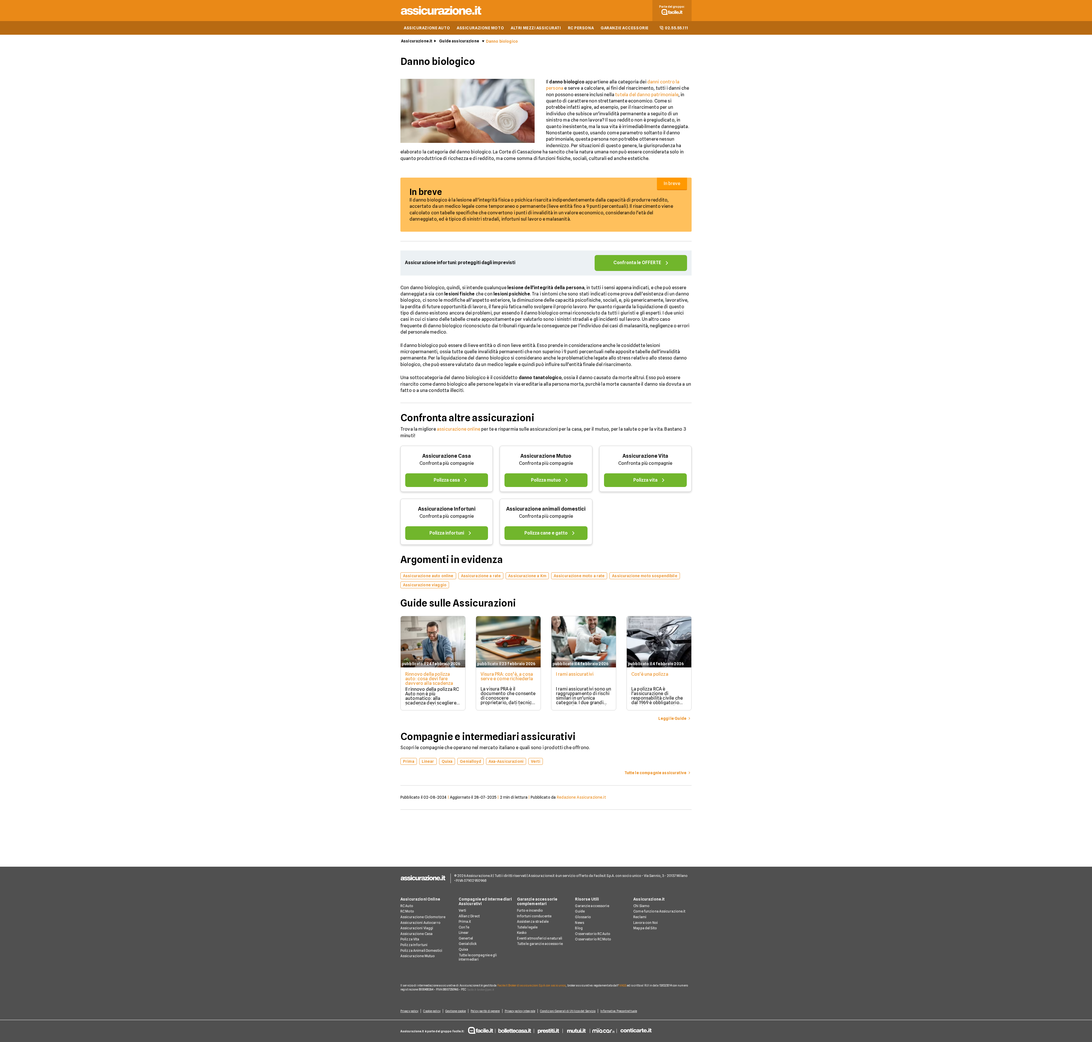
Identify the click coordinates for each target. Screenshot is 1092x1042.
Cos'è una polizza (649, 674)
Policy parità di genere (485, 1011)
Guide (580, 911)
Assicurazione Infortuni (446, 509)
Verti (462, 910)
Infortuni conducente (534, 916)
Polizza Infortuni (413, 945)
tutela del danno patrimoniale (647, 94)
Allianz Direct (469, 916)
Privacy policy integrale (520, 1011)
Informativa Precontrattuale (618, 1011)
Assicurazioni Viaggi (416, 928)
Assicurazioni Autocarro (420, 922)
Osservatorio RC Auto (592, 934)
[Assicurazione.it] (441, 16)
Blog (578, 928)
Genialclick (468, 944)
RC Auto (406, 906)
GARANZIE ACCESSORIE (625, 28)
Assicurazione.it (416, 41)
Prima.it (465, 921)
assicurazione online (458, 429)
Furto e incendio (530, 910)
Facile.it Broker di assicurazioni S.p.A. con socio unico (531, 985)
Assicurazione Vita (645, 456)
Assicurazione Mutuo (545, 456)
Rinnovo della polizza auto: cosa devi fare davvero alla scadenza (429, 678)
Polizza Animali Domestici (421, 950)
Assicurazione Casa (446, 456)
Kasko (522, 932)
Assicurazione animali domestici (546, 509)
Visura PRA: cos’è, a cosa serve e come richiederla (507, 676)
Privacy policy (409, 1011)
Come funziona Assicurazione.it (659, 911)
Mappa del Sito (645, 928)
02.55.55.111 (676, 28)
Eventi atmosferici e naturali (539, 938)
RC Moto (407, 911)
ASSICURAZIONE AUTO (427, 28)
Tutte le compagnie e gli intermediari (478, 957)
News (579, 922)
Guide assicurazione (459, 41)
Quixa (463, 949)
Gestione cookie (455, 1011)
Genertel (466, 938)
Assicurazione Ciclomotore (422, 917)
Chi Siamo (641, 906)
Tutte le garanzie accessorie (540, 944)
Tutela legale (527, 927)
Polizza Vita (409, 939)
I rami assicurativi (574, 674)
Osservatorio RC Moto (593, 939)
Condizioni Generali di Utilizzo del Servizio (567, 1011)
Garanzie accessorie (592, 906)
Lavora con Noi (645, 922)
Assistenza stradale (533, 921)
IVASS (622, 985)
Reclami (639, 917)
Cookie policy (431, 1011)
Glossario (583, 917)
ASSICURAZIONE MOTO (480, 28)
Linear (464, 932)
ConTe (464, 927)
